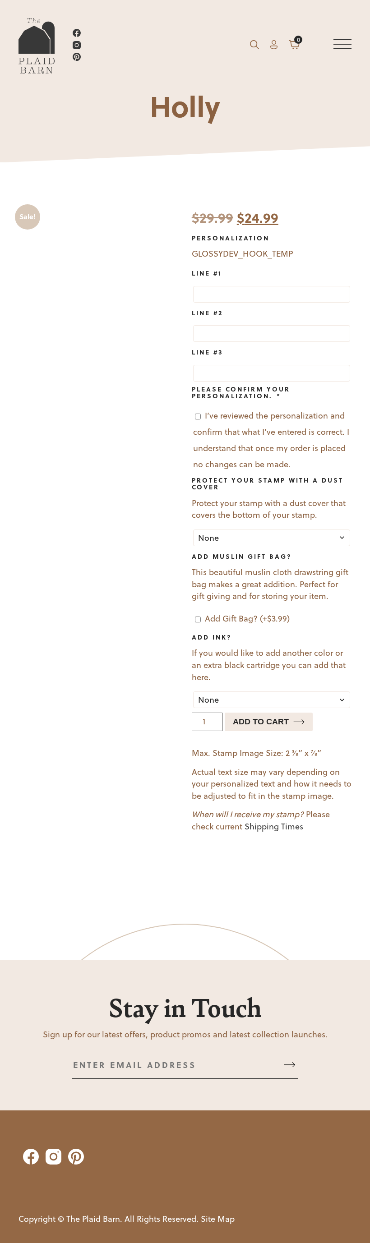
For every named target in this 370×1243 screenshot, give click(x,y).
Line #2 (207, 312)
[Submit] (289, 1065)
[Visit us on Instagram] (156, 47)
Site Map (218, 1219)
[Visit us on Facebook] (156, 34)
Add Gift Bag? (247, 618)
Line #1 (207, 272)
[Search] (254, 46)
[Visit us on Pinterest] (156, 58)
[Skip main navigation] (342, 46)
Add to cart (261, 721)
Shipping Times (274, 826)
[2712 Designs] (36, 46)
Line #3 (207, 351)
